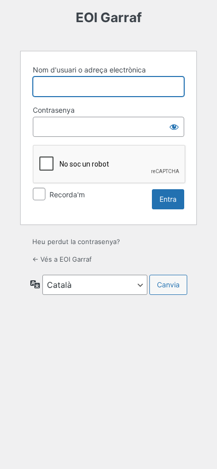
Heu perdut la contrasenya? (76, 242)
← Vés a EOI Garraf (62, 259)
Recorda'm (67, 194)
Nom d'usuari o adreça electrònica (89, 69)
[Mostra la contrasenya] (174, 127)
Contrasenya (54, 110)
